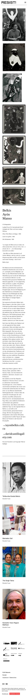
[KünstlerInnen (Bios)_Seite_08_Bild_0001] (14, 119)
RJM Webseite (6, 672)
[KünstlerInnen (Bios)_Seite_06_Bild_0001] (14, 176)
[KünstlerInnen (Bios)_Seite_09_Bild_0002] (14, 57)
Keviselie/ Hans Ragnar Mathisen (11, 624)
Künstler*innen (6, 499)
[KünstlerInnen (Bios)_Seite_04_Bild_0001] (14, 24)
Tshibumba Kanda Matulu (11, 496)
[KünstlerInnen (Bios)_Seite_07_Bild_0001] (14, 150)
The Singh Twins (8, 580)
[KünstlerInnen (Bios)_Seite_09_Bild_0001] (14, 87)
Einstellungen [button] (5, 693)
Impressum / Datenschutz (9, 677)
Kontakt (5, 675)
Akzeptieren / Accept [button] (14, 693)
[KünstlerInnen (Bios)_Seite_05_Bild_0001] (14, 196)
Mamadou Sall (7, 538)
